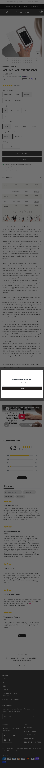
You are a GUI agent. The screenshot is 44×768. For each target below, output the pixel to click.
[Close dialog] (41, 371)
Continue (22, 388)
